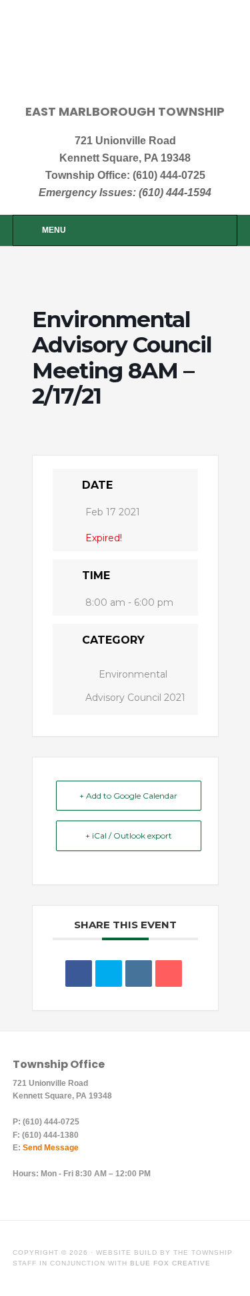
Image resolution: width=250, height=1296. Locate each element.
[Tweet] (108, 973)
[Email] (168, 973)
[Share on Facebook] (78, 973)
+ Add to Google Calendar (128, 796)
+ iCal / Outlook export (128, 836)
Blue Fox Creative (170, 1263)
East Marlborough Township (125, 61)
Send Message (51, 1147)
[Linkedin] (138, 973)
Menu (54, 230)
